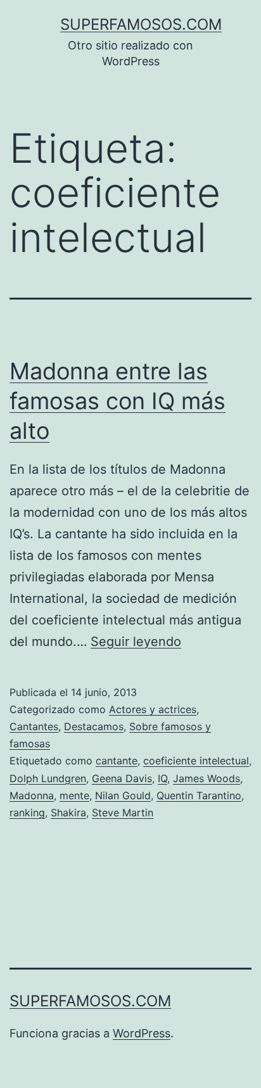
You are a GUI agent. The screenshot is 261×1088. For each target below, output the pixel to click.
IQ (162, 778)
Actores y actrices (152, 709)
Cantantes (34, 726)
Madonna (32, 795)
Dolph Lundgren (48, 778)
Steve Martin (122, 812)
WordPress (141, 1033)
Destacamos (94, 726)
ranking (27, 812)
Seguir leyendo (136, 641)
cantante (116, 760)
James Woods (206, 778)
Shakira (68, 812)
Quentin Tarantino (198, 795)
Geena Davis (122, 778)
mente (74, 795)
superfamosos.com (141, 24)
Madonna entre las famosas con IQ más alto (118, 401)
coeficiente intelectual (196, 760)
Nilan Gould (123, 795)
